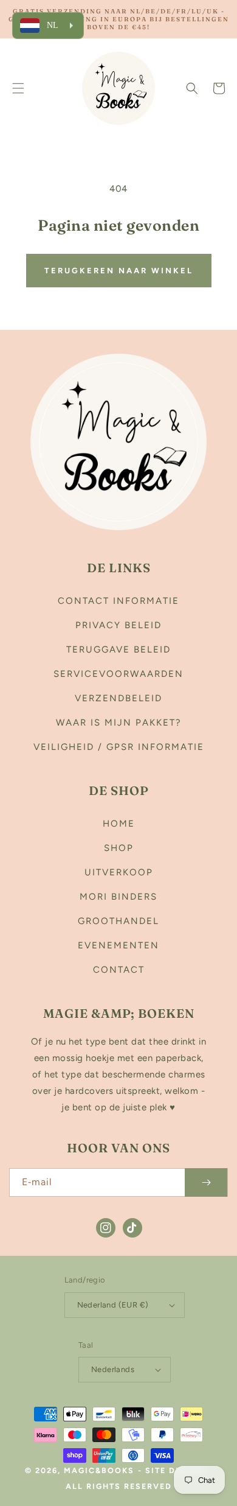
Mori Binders (118, 896)
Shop (119, 847)
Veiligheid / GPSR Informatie (118, 746)
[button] (18, 88)
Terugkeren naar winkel (118, 270)
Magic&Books (99, 1470)
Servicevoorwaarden (118, 673)
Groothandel (118, 921)
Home (119, 823)
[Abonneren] (206, 1182)
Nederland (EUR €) (113, 1304)
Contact (119, 969)
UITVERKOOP (118, 872)
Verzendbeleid (118, 698)
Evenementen (118, 945)
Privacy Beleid (118, 625)
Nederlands (112, 1369)
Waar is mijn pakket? (119, 722)
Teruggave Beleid (118, 649)
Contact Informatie (118, 600)
